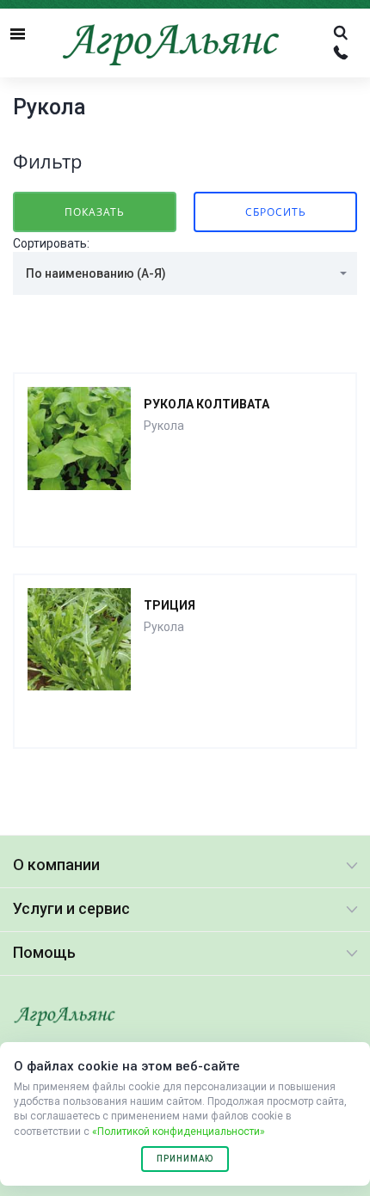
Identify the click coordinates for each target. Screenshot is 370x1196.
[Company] (64, 1017)
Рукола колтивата (206, 404)
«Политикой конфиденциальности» (178, 1131)
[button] (185, 273)
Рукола (164, 425)
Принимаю (185, 1158)
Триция (169, 605)
